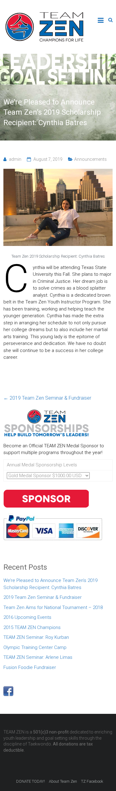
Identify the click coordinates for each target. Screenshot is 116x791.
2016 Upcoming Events (27, 617)
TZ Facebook (92, 781)
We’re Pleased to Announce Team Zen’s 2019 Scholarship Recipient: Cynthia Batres (50, 584)
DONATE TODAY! (30, 781)
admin (15, 159)
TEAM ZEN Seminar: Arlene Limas (37, 657)
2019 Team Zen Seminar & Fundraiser (47, 398)
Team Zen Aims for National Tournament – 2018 (53, 607)
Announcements (90, 159)
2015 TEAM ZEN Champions (32, 627)
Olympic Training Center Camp (35, 647)
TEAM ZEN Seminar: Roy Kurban (36, 637)
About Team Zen (63, 781)
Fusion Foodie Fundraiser (29, 667)
